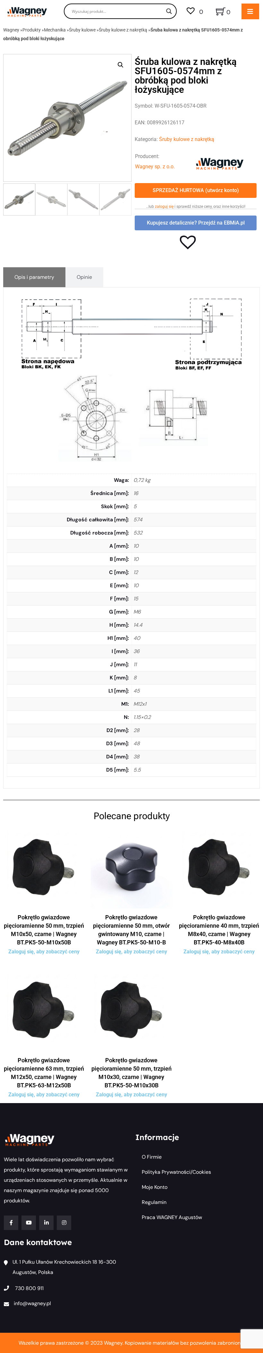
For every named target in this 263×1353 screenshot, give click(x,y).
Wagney (11, 29)
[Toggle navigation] (250, 11)
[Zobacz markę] (220, 163)
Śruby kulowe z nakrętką (123, 29)
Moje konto (154, 1187)
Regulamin (154, 1202)
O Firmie (152, 1157)
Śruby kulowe (82, 29)
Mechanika (55, 29)
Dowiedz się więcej (44, 906)
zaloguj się (164, 206)
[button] (120, 65)
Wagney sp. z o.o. (155, 167)
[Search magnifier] (169, 11)
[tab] (34, 277)
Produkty (31, 29)
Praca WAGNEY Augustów (172, 1217)
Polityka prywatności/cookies (176, 1172)
